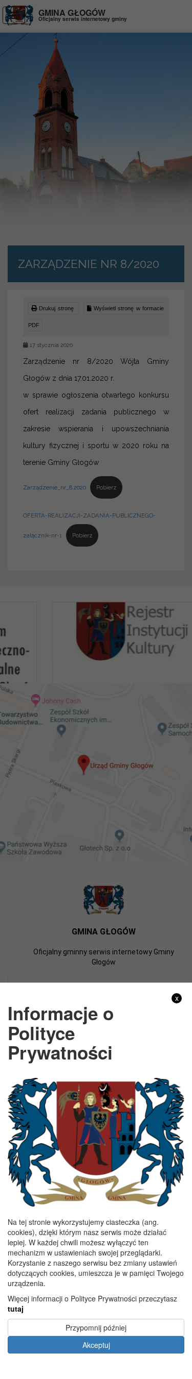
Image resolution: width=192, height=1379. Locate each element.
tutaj (16, 1308)
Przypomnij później (96, 1327)
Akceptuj (96, 1345)
